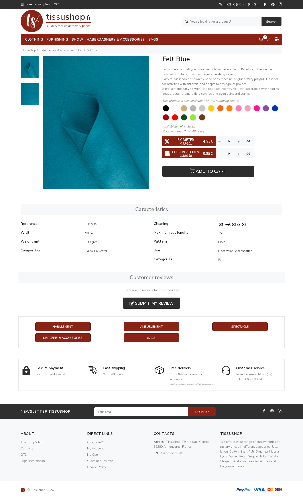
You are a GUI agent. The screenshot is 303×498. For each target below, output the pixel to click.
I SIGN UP (202, 412)
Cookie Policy (96, 467)
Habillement (63, 327)
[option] (30, 69)
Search (271, 22)
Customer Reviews (100, 461)
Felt (80, 50)
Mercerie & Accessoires (63, 338)
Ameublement (151, 327)
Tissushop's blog (32, 442)
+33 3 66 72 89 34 (241, 4)
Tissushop (29, 50)
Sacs (151, 338)
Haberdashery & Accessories (56, 50)
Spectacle (240, 327)
